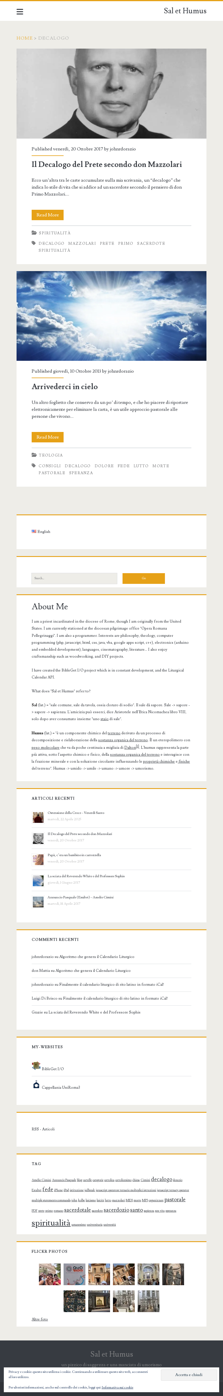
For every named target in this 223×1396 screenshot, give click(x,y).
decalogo (51, 243)
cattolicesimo (123, 1180)
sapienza (149, 1211)
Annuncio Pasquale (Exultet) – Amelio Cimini (81, 897)
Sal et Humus (185, 11)
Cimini (145, 1180)
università (109, 1225)
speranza (81, 473)
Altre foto (40, 1319)
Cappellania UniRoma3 (60, 1087)
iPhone (58, 1190)
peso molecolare (46, 747)
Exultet (37, 1190)
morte (160, 466)
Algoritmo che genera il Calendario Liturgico (96, 956)
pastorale (52, 473)
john (74, 1200)
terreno (114, 733)
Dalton (130, 747)
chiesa (136, 1180)
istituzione (77, 1190)
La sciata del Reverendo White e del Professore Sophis (86, 876)
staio (104, 719)
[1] (137, 746)
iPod (66, 1190)
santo (136, 1209)
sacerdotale (77, 1209)
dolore (104, 466)
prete (107, 243)
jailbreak (89, 1190)
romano (58, 1211)
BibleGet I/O (52, 1069)
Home (25, 38)
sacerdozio (116, 1209)
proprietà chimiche (159, 761)
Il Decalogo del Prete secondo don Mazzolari (111, 94)
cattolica (109, 1180)
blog (79, 1180)
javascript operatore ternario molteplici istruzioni (126, 1190)
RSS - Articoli (43, 1129)
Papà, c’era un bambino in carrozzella (74, 855)
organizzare (156, 1200)
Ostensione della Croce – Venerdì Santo (76, 813)
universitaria (94, 1225)
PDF (34, 1211)
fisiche (184, 761)
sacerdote (151, 243)
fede (124, 466)
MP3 (145, 1200)
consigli (50, 466)
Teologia (51, 455)
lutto (141, 466)
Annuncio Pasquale (64, 1180)
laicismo (91, 1200)
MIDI (129, 1200)
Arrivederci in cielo (111, 316)
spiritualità (55, 250)
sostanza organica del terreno (123, 740)
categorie (98, 1180)
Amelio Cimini (41, 1180)
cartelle (87, 1180)
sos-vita (160, 1211)
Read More (50, 216)
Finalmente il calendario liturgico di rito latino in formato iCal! (111, 984)
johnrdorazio (123, 149)
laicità (100, 1200)
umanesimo (78, 1225)
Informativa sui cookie (117, 1387)
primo (126, 243)
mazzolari (82, 243)
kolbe (81, 1200)
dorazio (177, 1180)
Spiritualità (55, 233)
